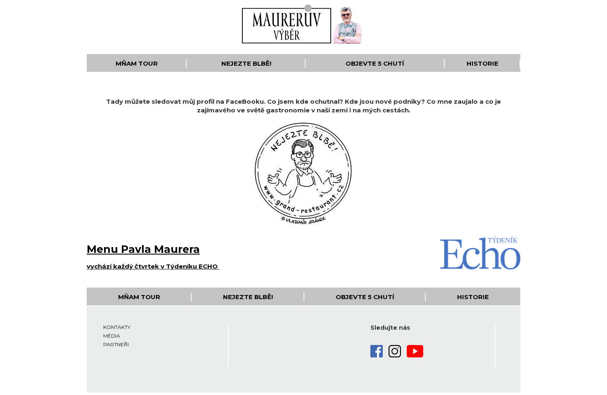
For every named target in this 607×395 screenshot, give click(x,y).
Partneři (116, 344)
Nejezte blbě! (246, 63)
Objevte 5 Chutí (375, 63)
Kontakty (116, 327)
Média (111, 336)
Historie (482, 63)
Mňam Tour (137, 63)
